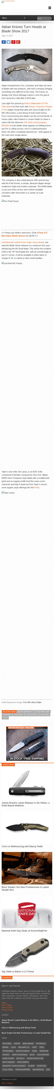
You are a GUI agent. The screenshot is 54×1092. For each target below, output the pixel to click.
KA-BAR (31, 1066)
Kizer (34, 1051)
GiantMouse (38, 1070)
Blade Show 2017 (25, 712)
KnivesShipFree (23, 1070)
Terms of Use (7, 1007)
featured (7, 715)
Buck (32, 1055)
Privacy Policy (7, 1010)
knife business (23, 1051)
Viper (5, 718)
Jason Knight (32, 715)
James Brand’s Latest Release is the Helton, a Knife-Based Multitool (26, 804)
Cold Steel (8, 1070)
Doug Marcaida (42, 712)
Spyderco (41, 1044)
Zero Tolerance (19, 1055)
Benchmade (28, 1044)
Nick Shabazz (9, 1062)
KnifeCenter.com (35, 1058)
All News (10, 1083)
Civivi (13, 1047)
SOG (48, 1070)
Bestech (20, 1058)
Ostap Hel (41, 1066)
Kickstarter (43, 1055)
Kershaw (44, 1051)
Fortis (36, 487)
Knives (17, 1044)
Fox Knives (19, 715)
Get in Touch (7, 1005)
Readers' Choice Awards (14, 1066)
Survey (6, 1055)
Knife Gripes (23, 1062)
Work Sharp (8, 1058)
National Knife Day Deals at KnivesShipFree (24, 930)
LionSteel (44, 715)
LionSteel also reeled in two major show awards (23, 242)
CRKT (34, 1047)
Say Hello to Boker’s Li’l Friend (18, 971)
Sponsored (8, 1051)
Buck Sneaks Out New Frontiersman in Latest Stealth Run (25, 888)
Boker (5, 1047)
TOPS (41, 1047)
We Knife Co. (24, 1047)
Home (4, 1003)
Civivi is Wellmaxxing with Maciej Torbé (22, 846)
